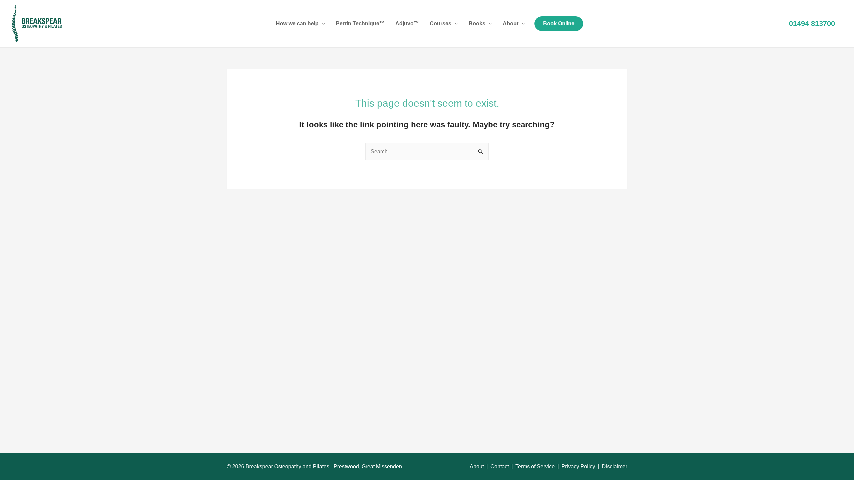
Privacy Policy (578, 466)
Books (477, 23)
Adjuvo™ (407, 23)
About (510, 23)
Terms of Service (535, 466)
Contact (499, 466)
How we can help (297, 23)
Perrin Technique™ (360, 23)
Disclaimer (614, 466)
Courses (440, 23)
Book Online (558, 23)
